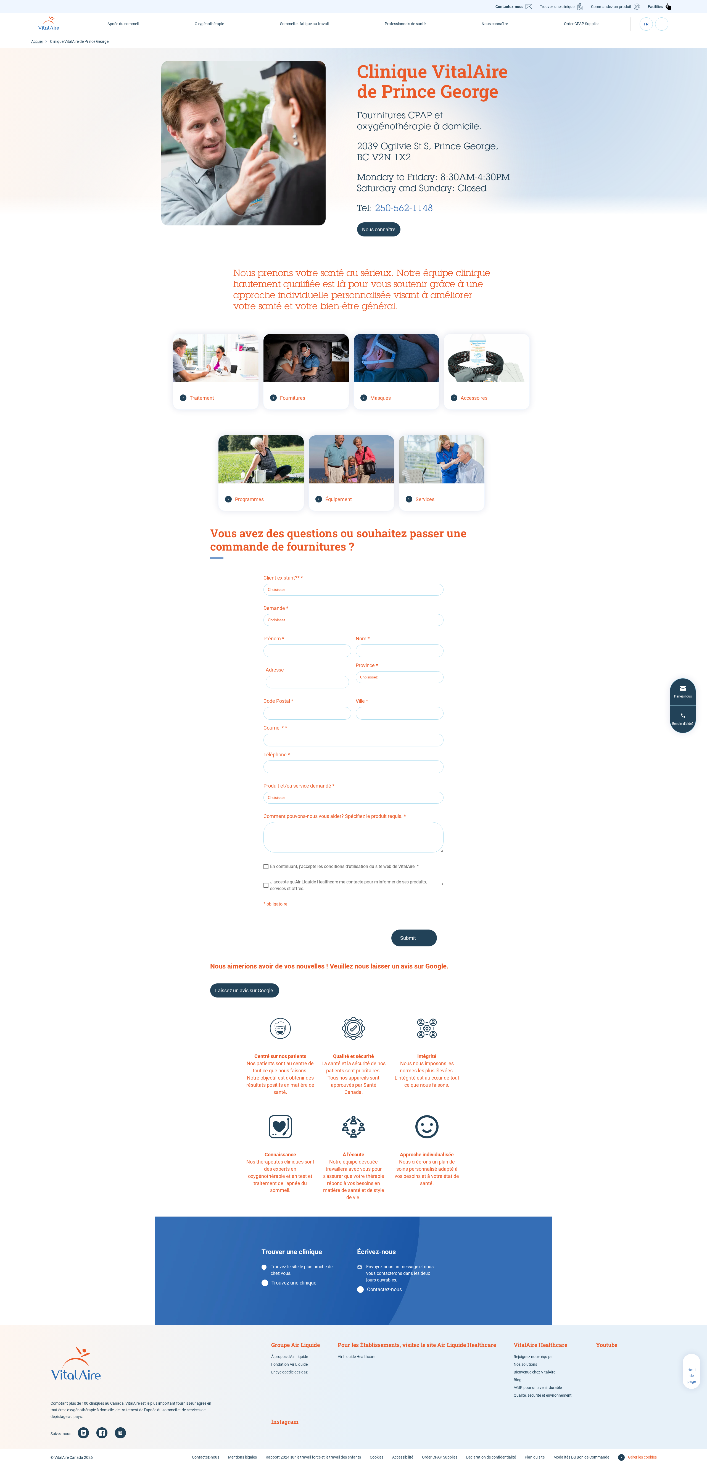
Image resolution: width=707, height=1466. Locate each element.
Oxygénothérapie (209, 24)
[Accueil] (55, 24)
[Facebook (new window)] (101, 1432)
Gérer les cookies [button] (642, 1457)
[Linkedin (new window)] (83, 1432)
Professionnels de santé (405, 24)
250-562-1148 (404, 207)
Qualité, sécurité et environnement (543, 1395)
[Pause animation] (702, 52)
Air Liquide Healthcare (356, 1356)
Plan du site (535, 1457)
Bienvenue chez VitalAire (534, 1372)
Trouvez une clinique (557, 6)
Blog (517, 1380)
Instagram (285, 1421)
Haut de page (691, 1376)
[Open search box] (661, 24)
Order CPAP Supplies (581, 24)
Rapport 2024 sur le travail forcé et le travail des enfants (313, 1457)
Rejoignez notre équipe (533, 1356)
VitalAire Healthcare (540, 1344)
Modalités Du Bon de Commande (581, 1457)
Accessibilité (402, 1457)
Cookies (376, 1457)
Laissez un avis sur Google (244, 990)
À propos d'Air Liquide (289, 1356)
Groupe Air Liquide (295, 1344)
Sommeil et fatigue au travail (304, 24)
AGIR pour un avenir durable (538, 1387)
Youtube (606, 1344)
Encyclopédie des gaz (289, 1372)
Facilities (655, 6)
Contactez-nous (509, 6)
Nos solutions (525, 1364)
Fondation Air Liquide (289, 1364)
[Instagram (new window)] (120, 1432)
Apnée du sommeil (123, 24)
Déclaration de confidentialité (491, 1457)
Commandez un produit (611, 6)
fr (646, 24)
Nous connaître (495, 24)
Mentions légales (242, 1457)
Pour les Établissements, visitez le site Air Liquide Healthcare (417, 1344)
